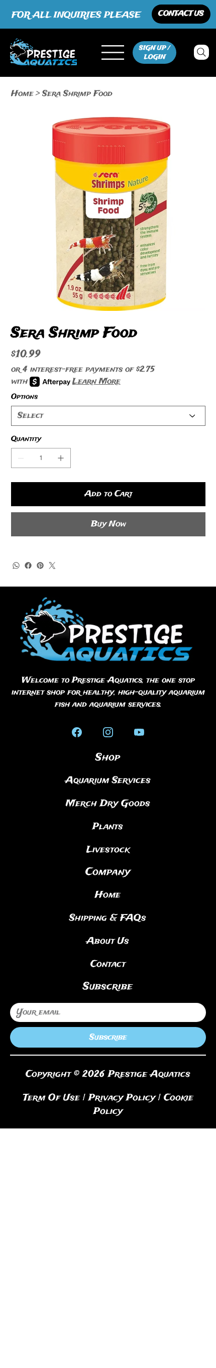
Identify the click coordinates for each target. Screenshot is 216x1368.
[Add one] (61, 458)
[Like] (76, 731)
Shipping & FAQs (107, 918)
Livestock (108, 849)
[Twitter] (52, 565)
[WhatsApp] (16, 565)
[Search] (201, 52)
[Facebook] (28, 565)
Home (108, 894)
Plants (107, 826)
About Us (107, 941)
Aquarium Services (108, 780)
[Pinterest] (40, 565)
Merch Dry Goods (108, 803)
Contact (108, 964)
